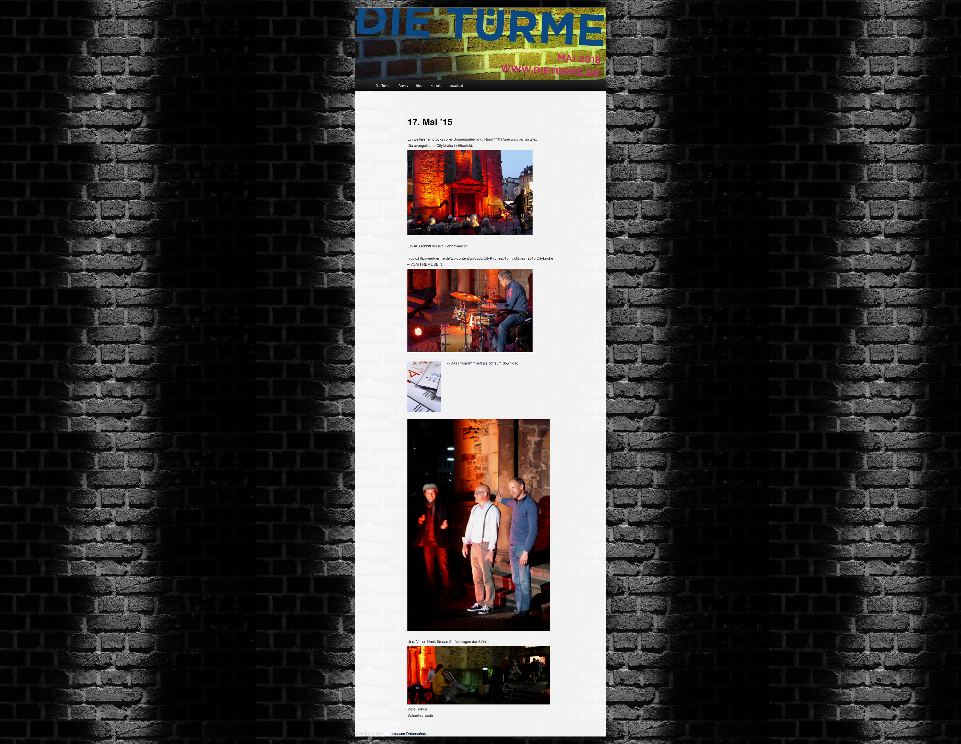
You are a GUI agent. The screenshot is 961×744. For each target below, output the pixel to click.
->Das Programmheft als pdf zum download (482, 362)
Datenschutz (416, 733)
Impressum (395, 733)
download (456, 85)
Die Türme (383, 85)
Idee (419, 85)
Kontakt (436, 85)
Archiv (403, 85)
